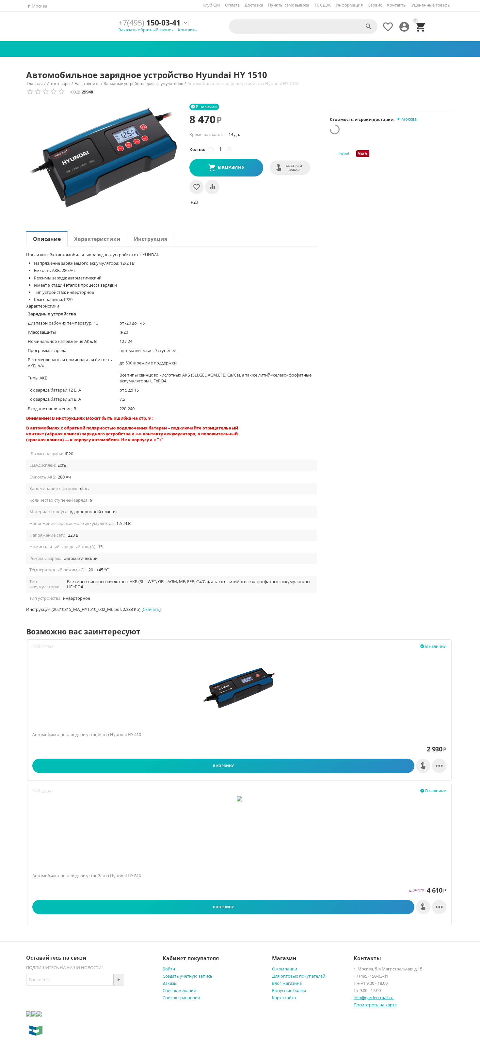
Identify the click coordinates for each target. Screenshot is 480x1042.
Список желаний (179, 990)
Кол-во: (197, 149)
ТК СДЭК (322, 5)
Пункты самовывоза (288, 5)
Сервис (375, 5)
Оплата (232, 5)
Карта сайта (284, 997)
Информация (349, 5)
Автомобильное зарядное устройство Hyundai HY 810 (86, 876)
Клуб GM (211, 5)
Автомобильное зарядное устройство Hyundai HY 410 (86, 734)
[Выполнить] (118, 979)
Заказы (170, 983)
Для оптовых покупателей (298, 976)
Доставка (254, 5)
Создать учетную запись (188, 976)
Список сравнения (181, 997)
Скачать (151, 609)
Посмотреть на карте (375, 1005)
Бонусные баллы (289, 990)
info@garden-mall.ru (373, 997)
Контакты (397, 5)
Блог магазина (287, 983)
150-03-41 (150, 22)
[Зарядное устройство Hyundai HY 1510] (104, 158)
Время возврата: (206, 134)
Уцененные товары (431, 5)
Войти (169, 969)
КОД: (75, 92)
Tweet (344, 153)
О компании (284, 969)
